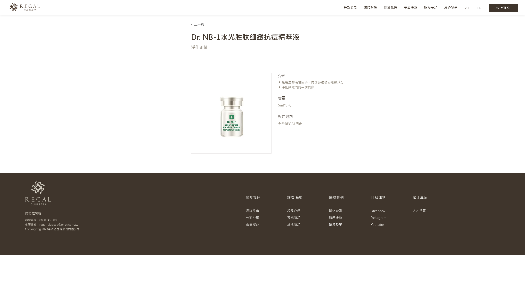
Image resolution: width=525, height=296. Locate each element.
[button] (390, 7)
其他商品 (293, 224)
